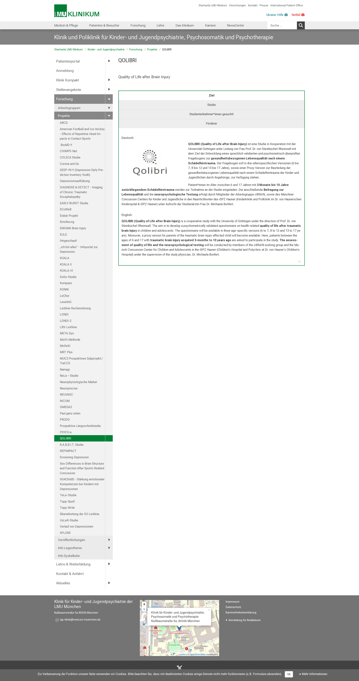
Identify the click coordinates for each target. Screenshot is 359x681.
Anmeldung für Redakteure (244, 620)
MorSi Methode (70, 339)
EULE (63, 234)
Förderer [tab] (211, 123)
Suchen (301, 25)
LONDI (64, 314)
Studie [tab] (211, 105)
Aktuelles (63, 583)
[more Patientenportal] (109, 61)
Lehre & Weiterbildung (73, 564)
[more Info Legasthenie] (109, 547)
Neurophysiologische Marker (78, 382)
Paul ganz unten (70, 413)
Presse (264, 5)
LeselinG (65, 302)
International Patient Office (287, 5)
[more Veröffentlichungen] (109, 539)
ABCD (64, 123)
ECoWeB (65, 209)
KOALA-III (66, 270)
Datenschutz (233, 607)
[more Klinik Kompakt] (109, 80)
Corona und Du (69, 164)
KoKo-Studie (68, 277)
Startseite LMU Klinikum (213, 5)
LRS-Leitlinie (68, 327)
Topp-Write (67, 507)
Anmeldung (65, 71)
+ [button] (144, 604)
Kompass (66, 283)
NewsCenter (235, 25)
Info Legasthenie (70, 548)
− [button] (144, 609)
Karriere (210, 25)
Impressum (233, 601)
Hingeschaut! (68, 240)
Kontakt (252, 5)
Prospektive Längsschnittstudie (80, 426)
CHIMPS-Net (68, 151)
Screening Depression (74, 457)
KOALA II (66, 264)
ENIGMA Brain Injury (73, 228)
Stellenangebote (68, 90)
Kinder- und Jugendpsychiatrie (106, 49)
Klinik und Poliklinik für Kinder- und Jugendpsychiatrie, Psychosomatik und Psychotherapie (163, 37)
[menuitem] (66, 25)
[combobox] (286, 25)
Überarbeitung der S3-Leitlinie (80, 514)
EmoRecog (67, 222)
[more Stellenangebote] (109, 89)
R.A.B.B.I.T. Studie (72, 445)
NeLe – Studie (69, 375)
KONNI (64, 289)
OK (289, 674)
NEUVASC (66, 394)
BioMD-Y (66, 145)
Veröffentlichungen (71, 540)
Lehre (160, 25)
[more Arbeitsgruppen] (109, 107)
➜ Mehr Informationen (313, 674)
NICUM (65, 401)
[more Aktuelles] (109, 583)
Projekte (152, 49)
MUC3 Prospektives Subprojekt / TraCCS (81, 361)
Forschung (138, 25)
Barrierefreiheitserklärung (241, 612)
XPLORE (65, 533)
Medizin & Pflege (66, 25)
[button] (80, 620)
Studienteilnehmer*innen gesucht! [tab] (211, 114)
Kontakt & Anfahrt (70, 574)
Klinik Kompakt (67, 80)
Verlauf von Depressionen (76, 526)
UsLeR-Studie (69, 520)
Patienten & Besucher (104, 25)
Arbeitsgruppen (69, 108)
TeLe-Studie (68, 495)
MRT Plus (66, 352)
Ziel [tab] (211, 95)
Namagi (65, 369)
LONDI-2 (65, 321)
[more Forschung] (109, 99)
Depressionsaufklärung (75, 181)
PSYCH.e (66, 432)
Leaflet (182, 654)
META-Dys (67, 333)
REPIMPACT (68, 451)
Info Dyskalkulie (69, 556)
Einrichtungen (237, 5)
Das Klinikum (185, 25)
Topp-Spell (67, 501)
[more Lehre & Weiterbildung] (109, 564)
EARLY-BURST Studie (74, 203)
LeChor (64, 296)
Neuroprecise (69, 388)
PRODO (65, 419)
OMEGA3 (66, 407)
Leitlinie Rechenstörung (75, 308)
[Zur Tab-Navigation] (300, 261)
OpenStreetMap (198, 654)
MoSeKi (65, 346)
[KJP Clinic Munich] (179, 668)
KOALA (64, 258)
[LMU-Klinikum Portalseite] (76, 10)
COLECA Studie (70, 157)
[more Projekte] (109, 115)
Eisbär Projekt (69, 215)
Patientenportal (68, 61)
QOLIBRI (65, 438)
